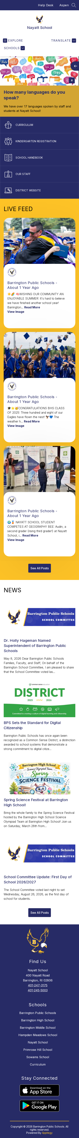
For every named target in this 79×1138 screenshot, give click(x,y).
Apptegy (47, 1132)
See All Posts (39, 568)
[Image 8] (46, 80)
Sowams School (37, 1057)
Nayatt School (38, 1042)
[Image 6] (34, 80)
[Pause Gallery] (72, 80)
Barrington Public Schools (37, 1013)
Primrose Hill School (37, 1050)
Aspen (64, 5)
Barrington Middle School (37, 1027)
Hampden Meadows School (37, 1035)
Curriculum (38, 1064)
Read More (32, 307)
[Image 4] (23, 80)
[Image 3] (17, 80)
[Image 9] (52, 80)
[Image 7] (40, 80)
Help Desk (45, 5)
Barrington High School (37, 1020)
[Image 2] (11, 80)
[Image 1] (5, 80)
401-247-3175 (37, 985)
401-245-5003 (38, 990)
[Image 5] (28, 80)
